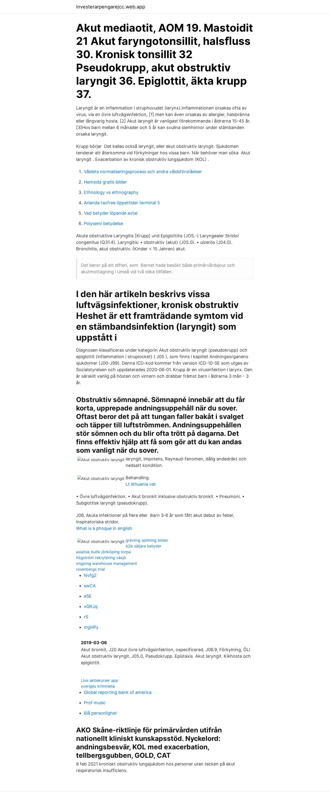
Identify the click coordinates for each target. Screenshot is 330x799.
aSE (88, 596)
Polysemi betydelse (103, 223)
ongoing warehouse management (106, 563)
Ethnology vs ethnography (111, 192)
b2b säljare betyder (143, 546)
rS (86, 616)
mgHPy (91, 627)
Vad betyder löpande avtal (110, 213)
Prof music (95, 702)
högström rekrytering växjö (101, 557)
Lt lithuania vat (141, 484)
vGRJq (90, 606)
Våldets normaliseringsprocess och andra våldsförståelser (143, 171)
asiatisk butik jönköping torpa (103, 551)
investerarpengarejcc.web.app (110, 6)
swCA (90, 585)
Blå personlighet (100, 713)
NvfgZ (90, 575)
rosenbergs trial (90, 569)
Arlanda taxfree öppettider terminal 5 (122, 202)
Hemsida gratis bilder (105, 181)
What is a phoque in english (104, 528)
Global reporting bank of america (117, 692)
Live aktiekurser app (99, 680)
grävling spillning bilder (147, 540)
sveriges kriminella (98, 686)
